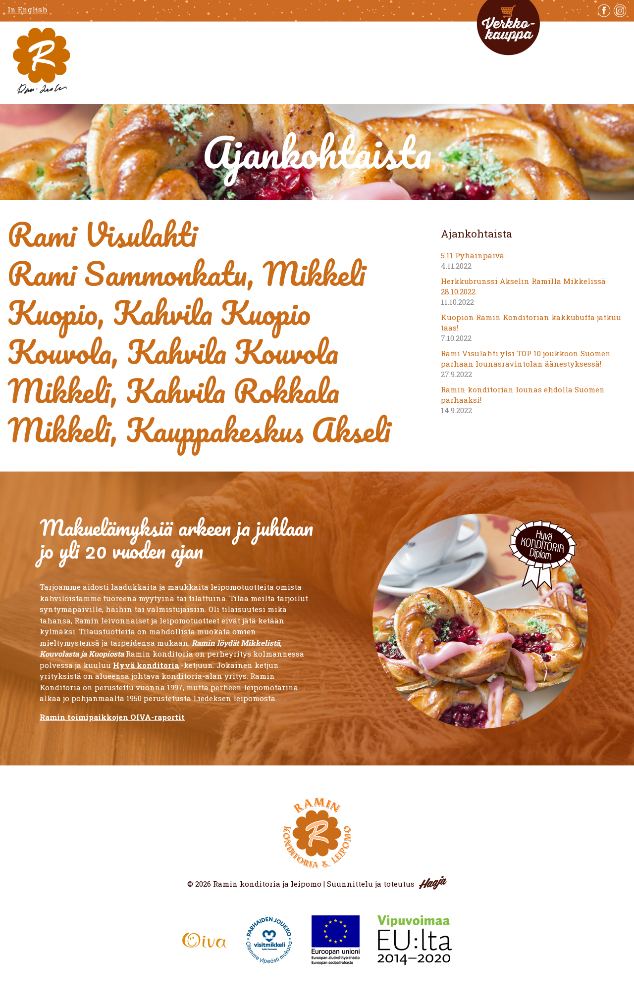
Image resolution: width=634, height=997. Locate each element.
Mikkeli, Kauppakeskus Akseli (199, 430)
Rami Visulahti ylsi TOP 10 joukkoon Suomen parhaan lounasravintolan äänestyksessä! (526, 358)
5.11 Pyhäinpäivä (472, 255)
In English (27, 9)
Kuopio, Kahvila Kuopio (159, 312)
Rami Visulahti (102, 234)
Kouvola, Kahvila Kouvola (172, 352)
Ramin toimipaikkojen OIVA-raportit (112, 717)
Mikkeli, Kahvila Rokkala (173, 391)
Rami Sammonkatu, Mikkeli (186, 273)
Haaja (433, 883)
